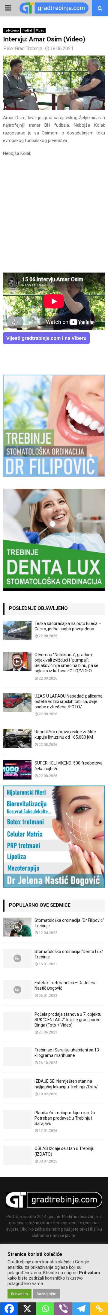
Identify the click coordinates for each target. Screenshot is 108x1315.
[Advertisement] (54, 216)
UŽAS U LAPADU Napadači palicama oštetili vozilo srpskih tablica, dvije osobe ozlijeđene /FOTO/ (68, 701)
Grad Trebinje (28, 48)
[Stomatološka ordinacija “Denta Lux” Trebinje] (17, 958)
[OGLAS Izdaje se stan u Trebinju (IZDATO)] (17, 1155)
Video (40, 30)
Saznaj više (46, 1294)
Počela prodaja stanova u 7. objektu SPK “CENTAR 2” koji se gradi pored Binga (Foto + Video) (67, 1019)
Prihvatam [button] (19, 1294)
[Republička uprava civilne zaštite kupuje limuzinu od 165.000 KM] (17, 738)
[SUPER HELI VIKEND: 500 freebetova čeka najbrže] (17, 769)
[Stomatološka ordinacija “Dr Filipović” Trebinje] (17, 927)
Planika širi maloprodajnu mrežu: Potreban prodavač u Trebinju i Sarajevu (65, 1118)
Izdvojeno (11, 30)
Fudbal (27, 30)
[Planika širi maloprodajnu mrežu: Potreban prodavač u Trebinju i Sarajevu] (17, 1119)
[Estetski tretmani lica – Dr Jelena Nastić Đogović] (17, 989)
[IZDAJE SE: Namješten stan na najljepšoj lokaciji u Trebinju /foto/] (17, 1087)
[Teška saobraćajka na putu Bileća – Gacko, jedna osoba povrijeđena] (17, 630)
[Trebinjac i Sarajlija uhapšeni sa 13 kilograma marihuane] (17, 1056)
